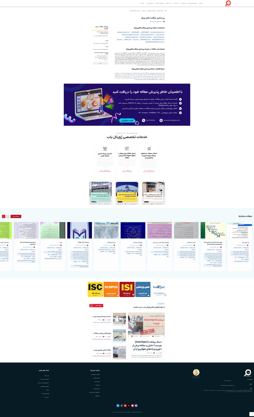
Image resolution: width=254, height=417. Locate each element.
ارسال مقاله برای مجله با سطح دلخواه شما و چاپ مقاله (127, 155)
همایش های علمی (45, 386)
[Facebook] (136, 405)
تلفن (106, 46)
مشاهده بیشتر (16, 216)
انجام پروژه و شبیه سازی (43, 383)
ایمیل (106, 40)
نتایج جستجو (160, 10)
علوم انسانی (97, 381)
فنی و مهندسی (96, 378)
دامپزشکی (97, 396)
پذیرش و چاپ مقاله (103, 58)
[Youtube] (132, 405)
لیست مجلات (168, 3)
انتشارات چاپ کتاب (44, 379)
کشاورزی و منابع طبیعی (94, 392)
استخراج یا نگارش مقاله (102, 56)
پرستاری (144, 10)
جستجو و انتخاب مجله (192, 3)
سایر (106, 60)
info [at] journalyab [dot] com (227, 385)
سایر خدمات (176, 3)
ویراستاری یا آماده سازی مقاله (101, 57)
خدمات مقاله (184, 3)
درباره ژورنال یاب (150, 3)
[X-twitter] (129, 405)
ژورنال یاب (201, 3)
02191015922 (227, 381)
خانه (166, 10)
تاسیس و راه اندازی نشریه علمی (105, 155)
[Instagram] (121, 405)
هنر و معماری (97, 388)
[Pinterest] (125, 405)
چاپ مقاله (46, 375)
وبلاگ (47, 390)
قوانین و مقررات (45, 393)
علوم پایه (98, 385)
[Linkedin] (118, 405)
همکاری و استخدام (159, 3)
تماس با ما (142, 3)
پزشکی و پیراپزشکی (151, 10)
